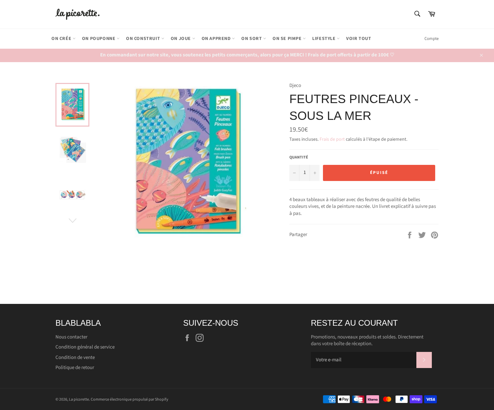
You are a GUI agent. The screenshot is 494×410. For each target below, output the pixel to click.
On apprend (217, 38)
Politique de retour (74, 367)
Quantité (298, 157)
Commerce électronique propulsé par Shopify (129, 399)
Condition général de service (85, 347)
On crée (62, 38)
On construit (143, 38)
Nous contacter (71, 336)
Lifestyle (324, 38)
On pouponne (99, 38)
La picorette (79, 399)
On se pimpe (288, 38)
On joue (181, 38)
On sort (252, 38)
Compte (431, 39)
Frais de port (332, 139)
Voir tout (358, 38)
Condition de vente (75, 357)
